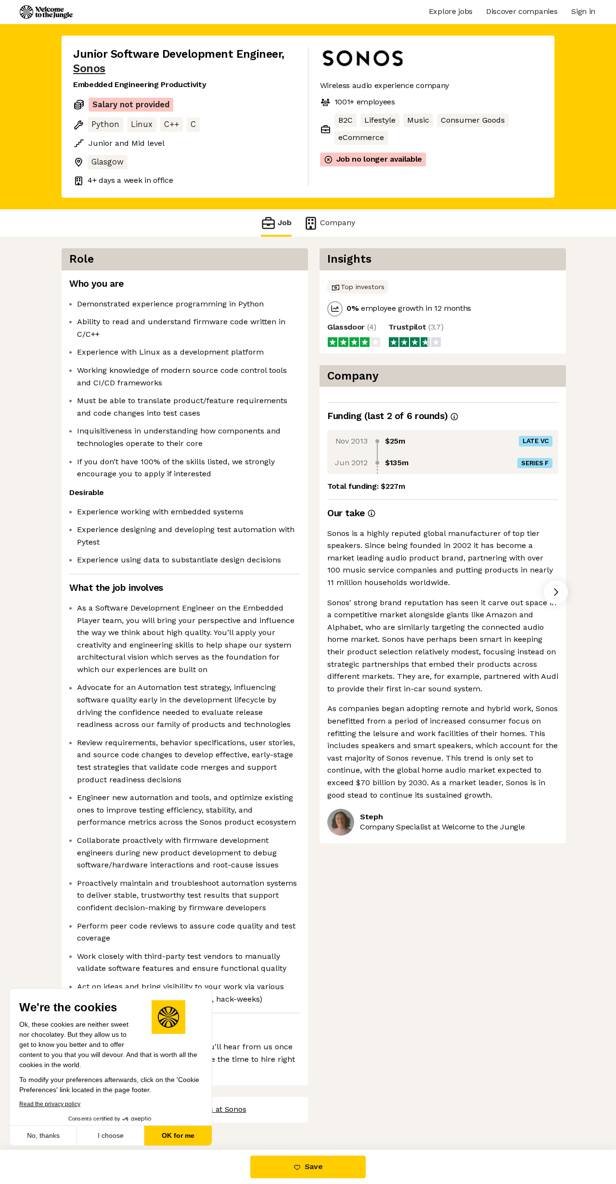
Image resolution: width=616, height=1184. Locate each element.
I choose (111, 1135)
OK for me (178, 1135)
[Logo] (46, 12)
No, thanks (43, 1135)
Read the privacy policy (49, 1104)
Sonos (89, 68)
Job (285, 222)
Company (337, 222)
